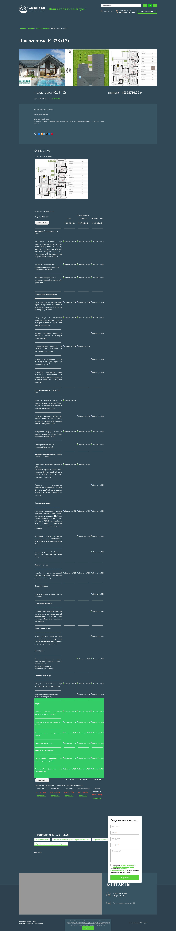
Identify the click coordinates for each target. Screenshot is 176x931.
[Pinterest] (52, 134)
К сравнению (55, 99)
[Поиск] (145, 5)
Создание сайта (135, 922)
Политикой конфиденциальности (118, 869)
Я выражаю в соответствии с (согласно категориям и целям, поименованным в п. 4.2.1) (124, 868)
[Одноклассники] (42, 134)
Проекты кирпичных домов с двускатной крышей (71, 840)
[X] (47, 134)
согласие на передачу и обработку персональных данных (124, 866)
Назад (40, 853)
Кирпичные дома (42, 840)
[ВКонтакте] (39, 134)
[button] (155, 5)
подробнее (41, 796)
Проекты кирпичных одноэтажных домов (51, 844)
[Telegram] (44, 134)
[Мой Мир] (49, 134)
